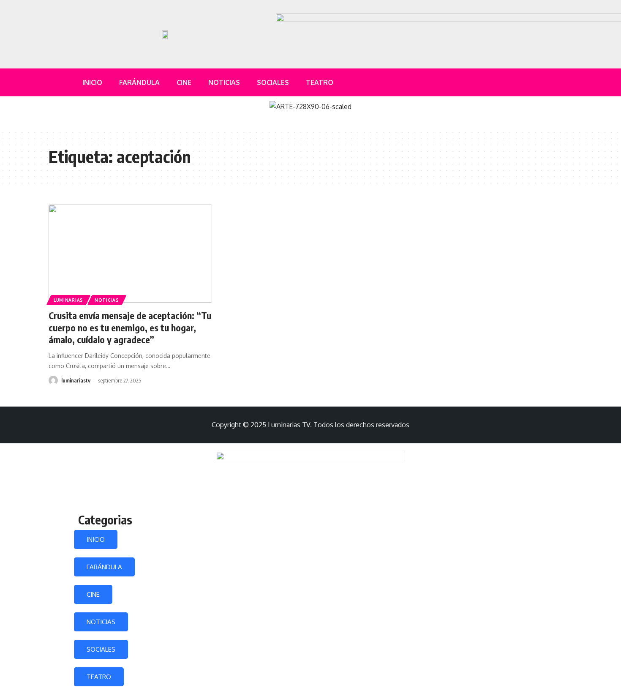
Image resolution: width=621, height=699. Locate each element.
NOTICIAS (101, 622)
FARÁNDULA (104, 567)
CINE (93, 594)
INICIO (96, 539)
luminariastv (75, 380)
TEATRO (99, 677)
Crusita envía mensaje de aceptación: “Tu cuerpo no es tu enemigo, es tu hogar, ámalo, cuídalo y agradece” (130, 327)
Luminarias (68, 300)
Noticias (107, 300)
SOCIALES (101, 649)
